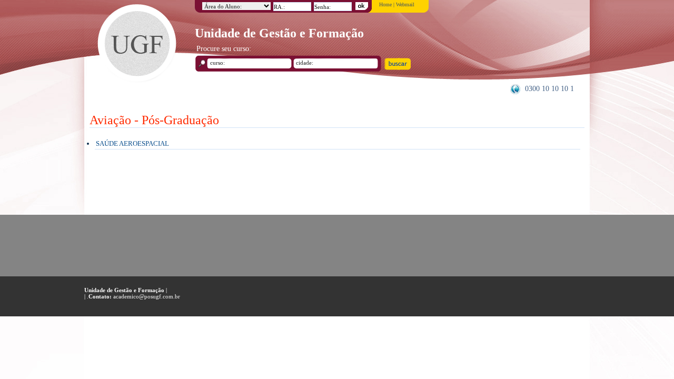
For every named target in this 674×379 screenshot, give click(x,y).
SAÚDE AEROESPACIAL (132, 143)
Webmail (405, 4)
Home (385, 4)
